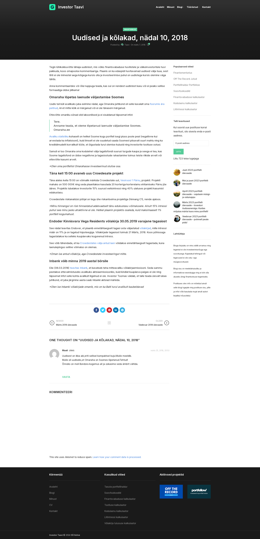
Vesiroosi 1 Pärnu (130, 180)
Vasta (66, 377)
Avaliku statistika (59, 136)
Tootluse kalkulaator (115, 505)
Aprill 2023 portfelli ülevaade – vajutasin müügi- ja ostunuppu (196, 194)
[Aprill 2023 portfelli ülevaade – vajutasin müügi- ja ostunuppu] (176, 193)
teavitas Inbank (78, 267)
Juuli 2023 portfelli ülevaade (192, 171)
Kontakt (53, 511)
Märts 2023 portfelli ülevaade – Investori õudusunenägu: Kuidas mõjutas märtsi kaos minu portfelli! (190, 207)
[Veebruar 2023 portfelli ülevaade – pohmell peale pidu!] (176, 218)
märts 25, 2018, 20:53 (160, 350)
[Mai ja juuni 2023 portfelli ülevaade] (176, 182)
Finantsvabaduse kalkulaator (189, 97)
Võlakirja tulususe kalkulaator (120, 523)
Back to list (109, 323)
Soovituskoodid (181, 91)
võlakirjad (145, 228)
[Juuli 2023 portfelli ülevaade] (176, 172)
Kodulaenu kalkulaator (185, 103)
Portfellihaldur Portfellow (186, 85)
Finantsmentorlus (182, 72)
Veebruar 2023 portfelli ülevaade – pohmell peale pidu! (195, 219)
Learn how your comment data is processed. (117, 457)
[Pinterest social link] (109, 310)
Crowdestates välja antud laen (97, 243)
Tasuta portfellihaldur (115, 486)
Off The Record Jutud (185, 79)
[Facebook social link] (96, 310)
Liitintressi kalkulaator (185, 109)
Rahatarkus (130, 29)
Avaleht (53, 486)
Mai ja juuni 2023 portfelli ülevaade (195, 182)
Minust (53, 499)
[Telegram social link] (122, 310)
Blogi (52, 493)
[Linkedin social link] (115, 310)
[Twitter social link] (102, 310)
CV (51, 505)
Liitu (178, 151)
